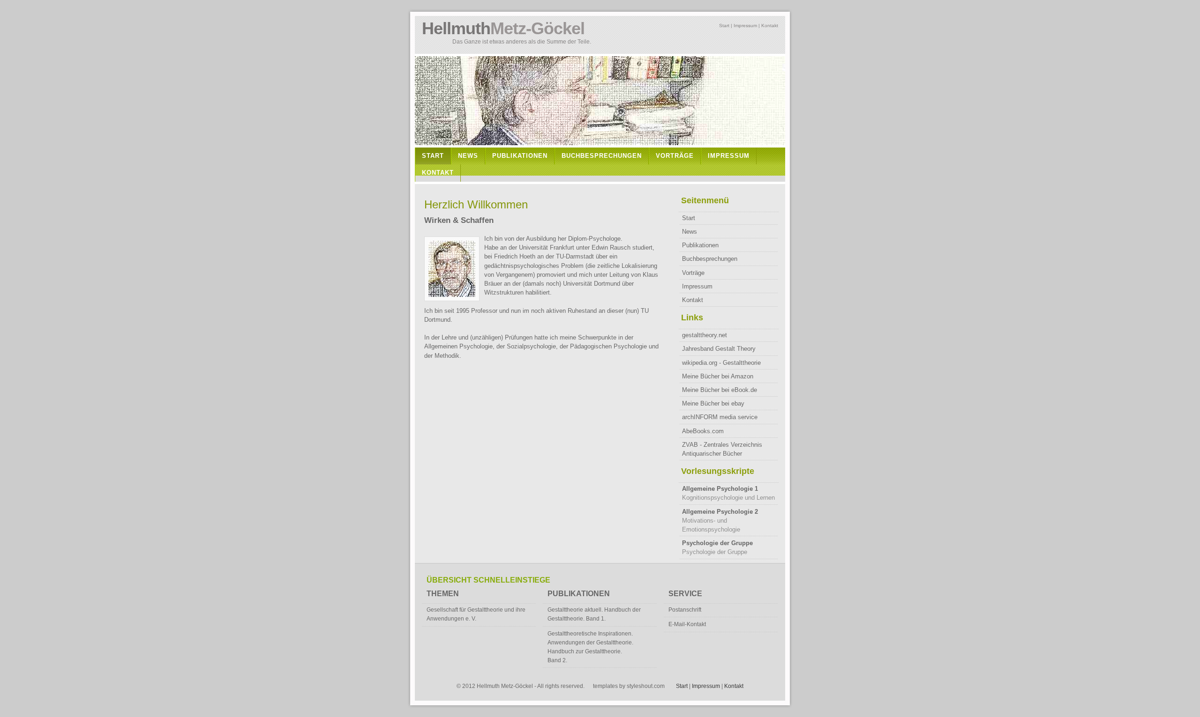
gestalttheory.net (704, 335)
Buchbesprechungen (602, 155)
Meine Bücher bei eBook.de (719, 389)
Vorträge (675, 155)
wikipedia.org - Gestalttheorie (721, 362)
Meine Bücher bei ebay (713, 403)
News (468, 155)
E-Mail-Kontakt (687, 624)
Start (724, 25)
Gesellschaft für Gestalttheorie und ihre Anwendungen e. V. (476, 614)
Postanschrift (684, 609)
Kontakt (769, 25)
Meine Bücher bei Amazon (717, 376)
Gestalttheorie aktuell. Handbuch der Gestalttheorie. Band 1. (594, 614)
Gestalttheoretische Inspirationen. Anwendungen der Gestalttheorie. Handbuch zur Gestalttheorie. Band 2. (590, 647)
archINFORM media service (720, 417)
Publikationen (520, 155)
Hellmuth (503, 28)
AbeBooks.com (703, 431)
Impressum (745, 25)
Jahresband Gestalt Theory (719, 348)
